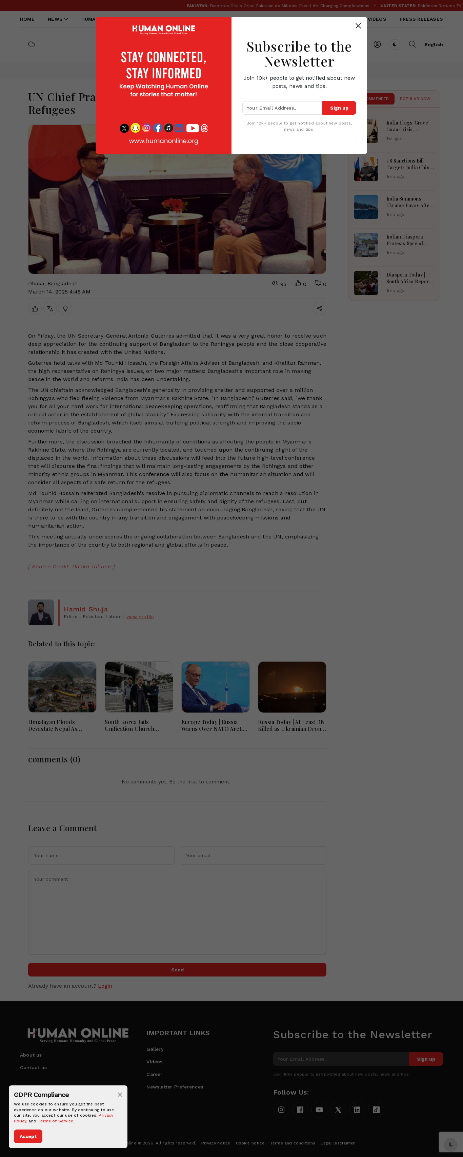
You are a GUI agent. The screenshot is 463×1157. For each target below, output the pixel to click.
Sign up (339, 108)
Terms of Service (55, 1121)
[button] (120, 1094)
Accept (28, 1136)
